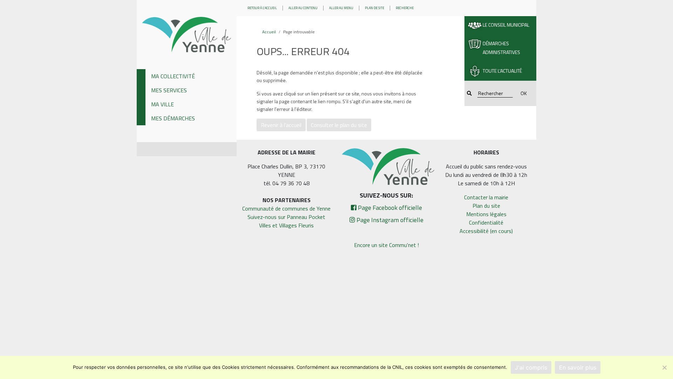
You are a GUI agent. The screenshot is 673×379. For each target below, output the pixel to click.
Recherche (405, 8)
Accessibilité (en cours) (486, 231)
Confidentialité (486, 222)
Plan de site (374, 8)
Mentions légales (486, 214)
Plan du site (486, 205)
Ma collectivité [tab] (173, 76)
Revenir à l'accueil (281, 125)
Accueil (269, 31)
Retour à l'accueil (262, 8)
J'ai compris (531, 367)
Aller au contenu (303, 8)
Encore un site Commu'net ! (386, 245)
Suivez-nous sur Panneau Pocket (286, 217)
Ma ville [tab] (162, 104)
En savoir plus (577, 367)
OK (524, 93)
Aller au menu (341, 8)
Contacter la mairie (486, 197)
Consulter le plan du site (339, 125)
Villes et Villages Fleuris (286, 225)
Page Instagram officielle (389, 220)
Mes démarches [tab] (173, 118)
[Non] (664, 367)
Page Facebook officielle (389, 207)
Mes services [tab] (169, 90)
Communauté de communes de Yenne (286, 208)
